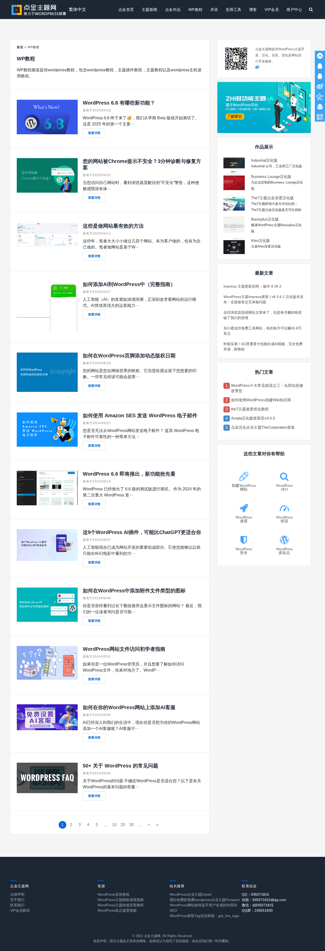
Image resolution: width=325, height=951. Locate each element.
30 (131, 825)
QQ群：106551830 (257, 910)
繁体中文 (77, 9)
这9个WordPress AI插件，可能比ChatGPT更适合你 (142, 532)
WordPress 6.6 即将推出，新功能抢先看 (129, 474)
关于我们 (17, 900)
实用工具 (233, 9)
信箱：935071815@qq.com (264, 900)
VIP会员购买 (20, 910)
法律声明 (17, 894)
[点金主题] (39, 9)
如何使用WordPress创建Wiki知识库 (261, 400)
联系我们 (17, 905)
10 (114, 825)
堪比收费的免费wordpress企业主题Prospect (205, 900)
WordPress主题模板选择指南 (121, 900)
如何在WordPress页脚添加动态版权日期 (129, 355)
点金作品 (173, 9)
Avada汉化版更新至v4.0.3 (253, 418)
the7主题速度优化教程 (250, 409)
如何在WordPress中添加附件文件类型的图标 (134, 590)
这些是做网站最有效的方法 (113, 226)
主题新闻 (149, 9)
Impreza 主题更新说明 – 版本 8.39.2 (252, 286)
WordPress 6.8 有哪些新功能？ (119, 103)
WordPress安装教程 (113, 894)
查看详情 (94, 133)
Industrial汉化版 (264, 160)
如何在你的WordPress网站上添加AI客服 (129, 707)
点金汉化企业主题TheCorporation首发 (263, 427)
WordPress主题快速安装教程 (121, 905)
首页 (20, 47)
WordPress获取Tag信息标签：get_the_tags (204, 916)
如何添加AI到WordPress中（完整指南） (129, 284)
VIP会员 (272, 9)
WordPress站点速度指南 (117, 910)
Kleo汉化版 (260, 240)
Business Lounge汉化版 (271, 176)
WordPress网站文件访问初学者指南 (124, 649)
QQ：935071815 (255, 894)
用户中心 (294, 9)
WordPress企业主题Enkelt (191, 894)
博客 (253, 9)
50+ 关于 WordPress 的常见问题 (120, 766)
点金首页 (126, 9)
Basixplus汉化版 (265, 219)
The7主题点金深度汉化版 (272, 198)
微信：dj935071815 (257, 905)
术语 (214, 9)
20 (123, 825)
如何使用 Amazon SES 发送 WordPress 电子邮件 (140, 415)
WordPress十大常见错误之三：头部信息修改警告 (267, 388)
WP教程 (195, 9)
